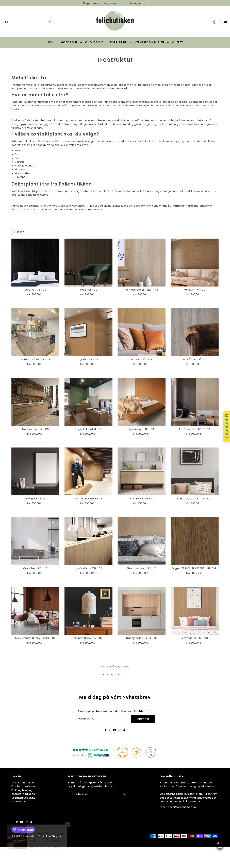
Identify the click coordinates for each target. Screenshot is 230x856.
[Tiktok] (124, 730)
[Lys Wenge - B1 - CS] (142, 402)
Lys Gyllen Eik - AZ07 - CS (194, 429)
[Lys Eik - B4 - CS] (88, 332)
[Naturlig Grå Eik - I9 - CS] (35, 332)
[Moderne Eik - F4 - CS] (35, 402)
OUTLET (177, 42)
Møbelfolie (69, 42)
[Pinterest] (109, 730)
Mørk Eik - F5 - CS (194, 289)
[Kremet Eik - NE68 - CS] (88, 471)
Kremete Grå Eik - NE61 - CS (142, 289)
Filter (19, 231)
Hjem (49, 42)
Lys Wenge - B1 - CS (141, 429)
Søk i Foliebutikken (22, 782)
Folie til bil (118, 42)
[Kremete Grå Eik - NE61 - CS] (142, 263)
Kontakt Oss (19, 801)
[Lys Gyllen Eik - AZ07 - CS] (195, 402)
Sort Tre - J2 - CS (35, 289)
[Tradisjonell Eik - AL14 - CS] (142, 611)
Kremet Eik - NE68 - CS (88, 498)
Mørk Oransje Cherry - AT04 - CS (35, 638)
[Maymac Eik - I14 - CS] (195, 611)
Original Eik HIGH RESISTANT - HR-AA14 (195, 568)
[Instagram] (120, 730)
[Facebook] (105, 730)
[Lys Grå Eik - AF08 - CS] (88, 541)
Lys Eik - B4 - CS (88, 359)
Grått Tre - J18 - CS (35, 568)
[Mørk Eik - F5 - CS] (195, 263)
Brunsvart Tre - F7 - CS (88, 638)
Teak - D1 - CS (88, 289)
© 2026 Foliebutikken (24, 836)
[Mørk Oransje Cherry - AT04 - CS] (35, 611)
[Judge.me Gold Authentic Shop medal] (122, 752)
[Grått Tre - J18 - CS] (35, 541)
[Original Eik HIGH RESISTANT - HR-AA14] (195, 541)
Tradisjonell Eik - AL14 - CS (141, 638)
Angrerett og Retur (23, 794)
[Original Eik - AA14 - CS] (88, 402)
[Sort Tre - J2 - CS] (35, 263)
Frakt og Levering (21, 790)
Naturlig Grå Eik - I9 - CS (35, 359)
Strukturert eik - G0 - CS (142, 568)
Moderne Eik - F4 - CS (35, 429)
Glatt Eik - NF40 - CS (141, 498)
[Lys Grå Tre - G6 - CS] (195, 332)
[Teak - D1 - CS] (88, 263)
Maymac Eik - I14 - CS (195, 638)
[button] (226, 426)
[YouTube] (114, 730)
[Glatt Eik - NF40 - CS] (142, 471)
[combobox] (28, 22)
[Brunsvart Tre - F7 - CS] (88, 611)
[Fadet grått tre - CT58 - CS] (195, 471)
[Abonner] (123, 794)
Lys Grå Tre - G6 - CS (195, 359)
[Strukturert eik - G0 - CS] (142, 541)
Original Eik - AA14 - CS (88, 429)
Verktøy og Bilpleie (150, 42)
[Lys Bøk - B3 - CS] (142, 332)
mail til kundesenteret (178, 205)
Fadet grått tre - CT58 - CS (194, 498)
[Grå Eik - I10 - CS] (35, 471)
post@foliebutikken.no (183, 807)
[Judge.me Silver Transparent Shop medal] (150, 752)
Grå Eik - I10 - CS (35, 498)
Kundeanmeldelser (23, 786)
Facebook (139, 205)
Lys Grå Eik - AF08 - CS (88, 568)
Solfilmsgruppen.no (23, 797)
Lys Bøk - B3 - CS (141, 359)
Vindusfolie (94, 42)
